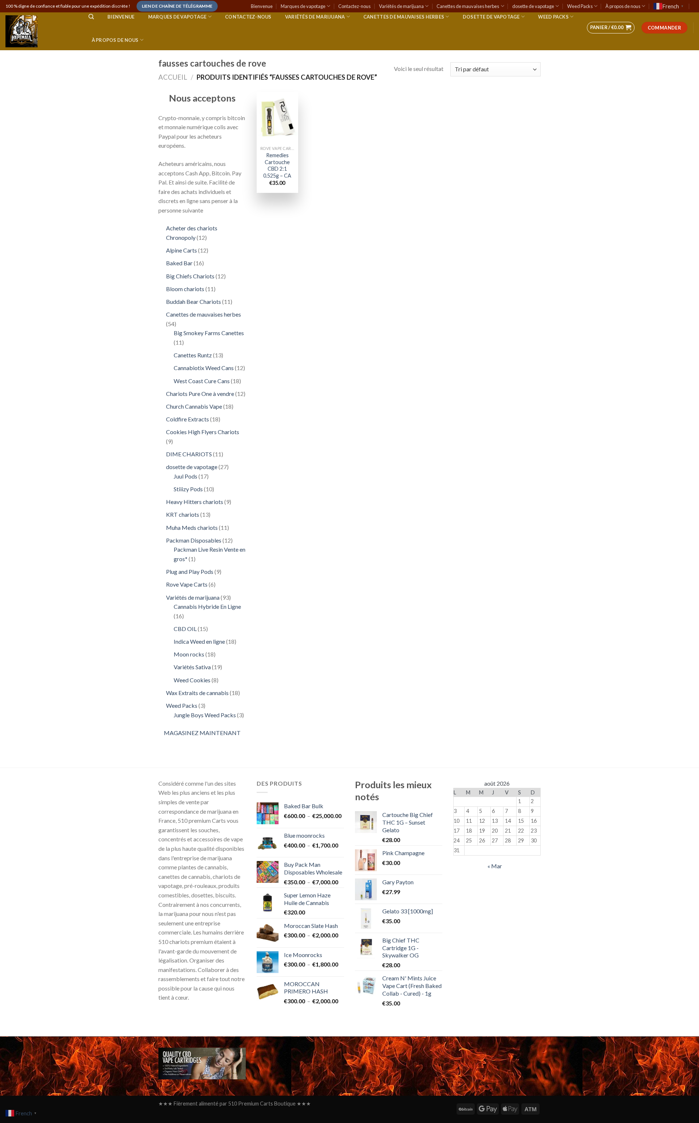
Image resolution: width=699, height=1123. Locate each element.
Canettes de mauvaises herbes (468, 6)
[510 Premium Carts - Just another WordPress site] (39, 31)
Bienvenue (262, 6)
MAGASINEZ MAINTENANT (202, 732)
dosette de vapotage (533, 6)
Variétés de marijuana (401, 6)
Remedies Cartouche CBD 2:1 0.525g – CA (277, 165)
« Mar (494, 865)
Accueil (172, 77)
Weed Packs (580, 6)
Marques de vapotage (303, 6)
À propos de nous (622, 6)
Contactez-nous (354, 6)
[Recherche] (91, 16)
